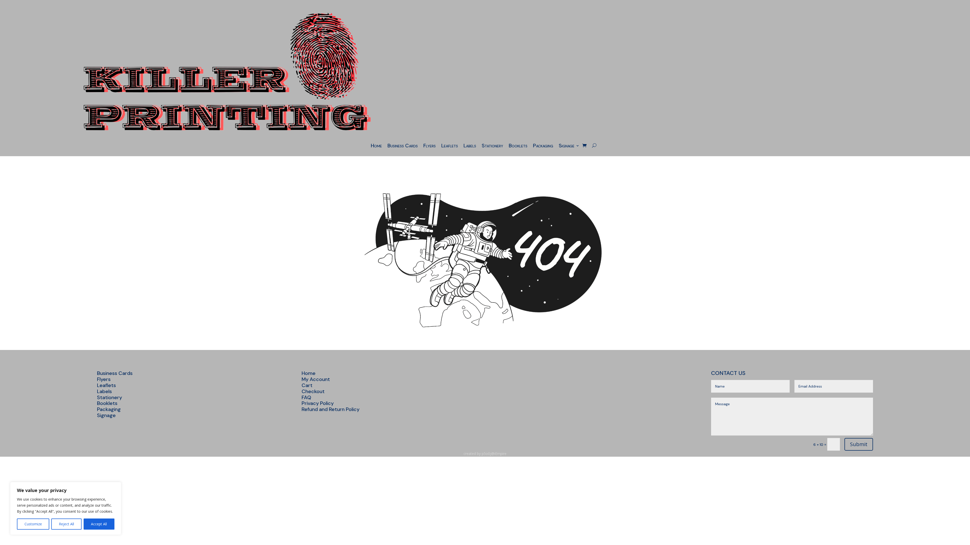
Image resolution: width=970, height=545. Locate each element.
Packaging (543, 146)
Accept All (99, 524)
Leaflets (449, 146)
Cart (307, 385)
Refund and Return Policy (330, 409)
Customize (33, 524)
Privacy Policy (318, 403)
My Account (316, 379)
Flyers (429, 146)
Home (376, 146)
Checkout (313, 391)
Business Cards (402, 146)
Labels (470, 146)
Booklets (518, 146)
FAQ (306, 397)
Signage (566, 146)
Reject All (66, 524)
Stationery (492, 146)
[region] (65, 508)
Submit (858, 444)
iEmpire (500, 453)
